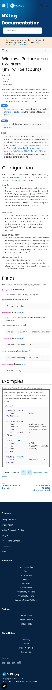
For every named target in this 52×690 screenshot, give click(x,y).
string (21, 289)
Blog (26, 571)
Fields (5, 81)
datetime (22, 299)
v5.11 (46, 50)
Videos (26, 579)
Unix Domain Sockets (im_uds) (12, 486)
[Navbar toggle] (2, 50)
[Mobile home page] (7, 50)
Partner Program (26, 620)
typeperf (45, 202)
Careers (26, 644)
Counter (14, 180)
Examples (7, 84)
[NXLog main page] (17, 5)
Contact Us (26, 652)
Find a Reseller (26, 616)
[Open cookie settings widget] (4, 686)
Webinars (26, 583)
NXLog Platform (9, 519)
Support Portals (26, 648)
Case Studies (26, 588)
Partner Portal (26, 624)
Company (26, 640)
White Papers (26, 575)
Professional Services (11, 541)
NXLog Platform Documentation (22, 43)
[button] (6, 5)
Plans (4, 551)
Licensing (6, 546)
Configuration (9, 78)
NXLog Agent (7, 525)
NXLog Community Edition (13, 530)
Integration (6, 535)
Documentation (26, 567)
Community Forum (26, 596)
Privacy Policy (7, 681)
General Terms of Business (26, 681)
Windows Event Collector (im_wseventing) (41, 487)
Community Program (26, 592)
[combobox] (22, 30)
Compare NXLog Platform (26, 600)
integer (21, 325)
